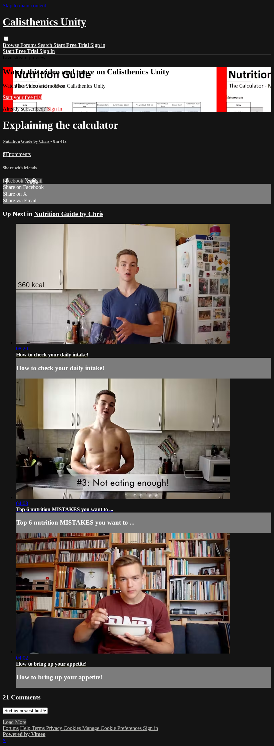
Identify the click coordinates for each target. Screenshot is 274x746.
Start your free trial (22, 97)
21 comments (17, 154)
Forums (29, 45)
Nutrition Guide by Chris (26, 141)
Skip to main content (24, 5)
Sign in (97, 45)
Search (45, 45)
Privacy (54, 728)
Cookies (72, 728)
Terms (39, 728)
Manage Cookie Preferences (112, 728)
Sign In (47, 51)
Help (26, 728)
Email (36, 181)
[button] (6, 39)
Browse (11, 45)
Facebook (14, 181)
